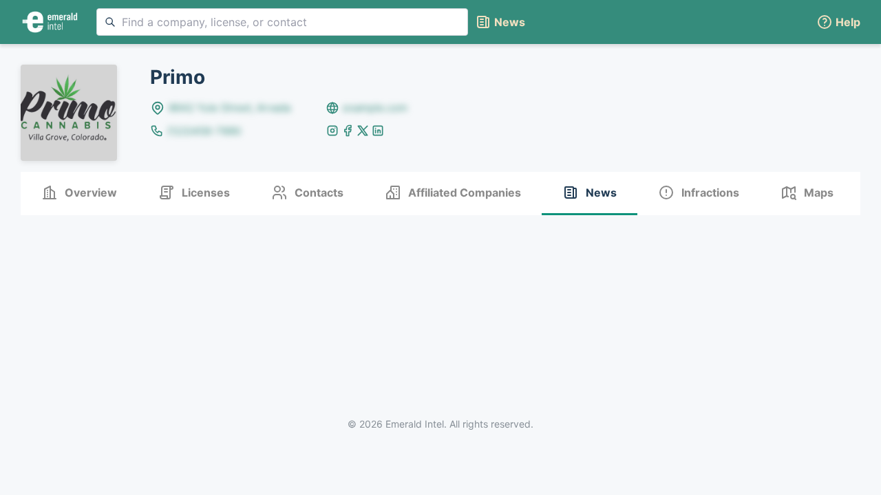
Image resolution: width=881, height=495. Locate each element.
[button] (838, 22)
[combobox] (282, 22)
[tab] (79, 193)
